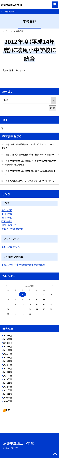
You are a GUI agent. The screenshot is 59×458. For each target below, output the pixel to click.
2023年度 (7, 346)
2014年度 (7, 379)
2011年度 (7, 390)
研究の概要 (6, 221)
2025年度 (7, 339)
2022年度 (7, 350)
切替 (52, 108)
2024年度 (7, 342)
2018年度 (7, 364)
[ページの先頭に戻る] (55, 454)
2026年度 (7, 335)
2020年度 (7, 357)
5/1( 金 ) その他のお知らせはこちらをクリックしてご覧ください (27, 181)
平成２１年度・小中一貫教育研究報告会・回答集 (23, 264)
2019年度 (7, 361)
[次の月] (52, 286)
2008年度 (7, 401)
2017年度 (7, 368)
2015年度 (7, 375)
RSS (8, 410)
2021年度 (7, 353)
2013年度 (7, 383)
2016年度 (7, 372)
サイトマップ (11, 448)
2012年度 (7, 386)
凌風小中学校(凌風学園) (12, 228)
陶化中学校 (6, 217)
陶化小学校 (6, 210)
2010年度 (7, 394)
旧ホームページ (8, 224)
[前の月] (6, 286)
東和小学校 (6, 213)
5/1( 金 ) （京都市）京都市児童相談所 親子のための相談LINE (27, 154)
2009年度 (7, 397)
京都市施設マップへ (10, 246)
